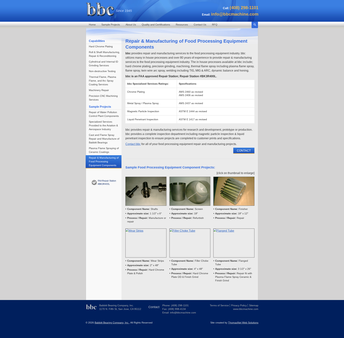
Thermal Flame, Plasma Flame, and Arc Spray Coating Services (102, 80)
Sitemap (253, 305)
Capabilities (97, 40)
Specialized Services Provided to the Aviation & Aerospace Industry (103, 125)
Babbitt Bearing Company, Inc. (112, 322)
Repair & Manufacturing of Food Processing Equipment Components (104, 161)
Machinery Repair (99, 90)
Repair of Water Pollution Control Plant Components (104, 114)
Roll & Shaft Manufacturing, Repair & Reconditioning (104, 54)
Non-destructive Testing (102, 71)
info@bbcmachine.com (183, 312)
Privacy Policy (239, 305)
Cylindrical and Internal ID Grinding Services (103, 63)
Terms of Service (219, 305)
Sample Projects (100, 106)
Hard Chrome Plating (101, 46)
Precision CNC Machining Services (103, 97)
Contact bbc (133, 144)
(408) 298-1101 (180, 305)
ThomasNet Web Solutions (243, 322)
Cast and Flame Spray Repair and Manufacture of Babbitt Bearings (104, 139)
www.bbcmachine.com (245, 309)
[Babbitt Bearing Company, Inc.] (91, 309)
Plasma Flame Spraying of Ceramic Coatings (104, 150)
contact (244, 150)
